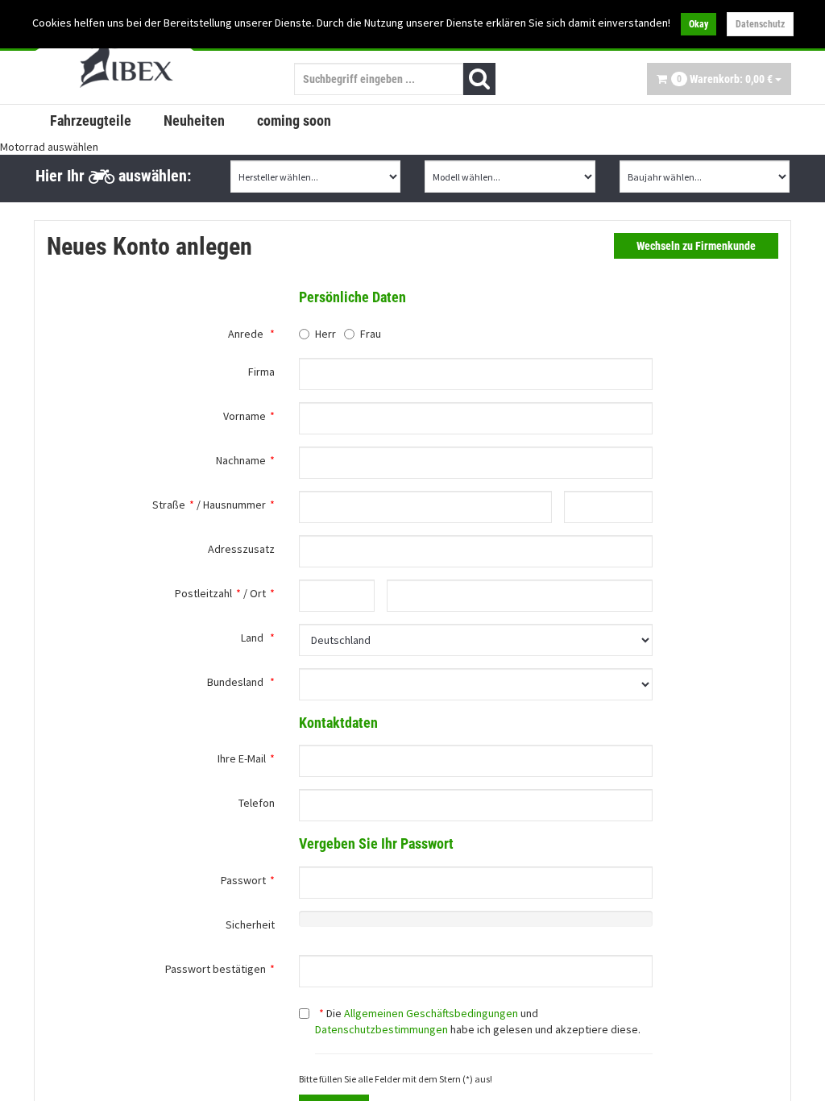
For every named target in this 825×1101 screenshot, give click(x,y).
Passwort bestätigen (215, 969)
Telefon (256, 803)
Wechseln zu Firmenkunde (696, 245)
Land (252, 637)
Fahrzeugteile (90, 120)
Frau (370, 333)
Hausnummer (234, 504)
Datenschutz (760, 24)
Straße (168, 504)
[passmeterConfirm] (476, 971)
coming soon (294, 120)
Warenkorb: (725, 79)
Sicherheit (250, 924)
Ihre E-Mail (242, 758)
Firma (261, 371)
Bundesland (235, 682)
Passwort (243, 880)
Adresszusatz (241, 549)
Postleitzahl (203, 593)
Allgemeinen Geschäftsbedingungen (431, 1013)
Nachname (241, 460)
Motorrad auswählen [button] (49, 146)
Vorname (244, 416)
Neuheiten (194, 120)
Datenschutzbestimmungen (381, 1029)
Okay (698, 24)
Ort (258, 593)
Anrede (245, 333)
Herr (325, 333)
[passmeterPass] (476, 882)
